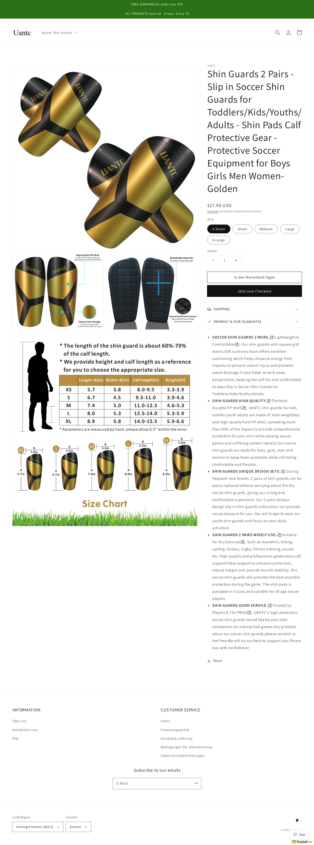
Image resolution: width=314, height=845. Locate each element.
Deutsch (75, 827)
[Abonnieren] (195, 783)
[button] (277, 32)
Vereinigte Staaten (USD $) (34, 827)
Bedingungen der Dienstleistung (186, 747)
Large (290, 229)
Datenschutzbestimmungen (183, 755)
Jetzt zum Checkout (254, 291)
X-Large (218, 240)
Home (165, 721)
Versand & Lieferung (176, 738)
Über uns (19, 721)
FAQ (15, 738)
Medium (266, 229)
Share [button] (217, 660)
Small (242, 229)
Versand (213, 211)
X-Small (218, 229)
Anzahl (212, 251)
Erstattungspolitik (175, 730)
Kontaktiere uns (25, 730)
